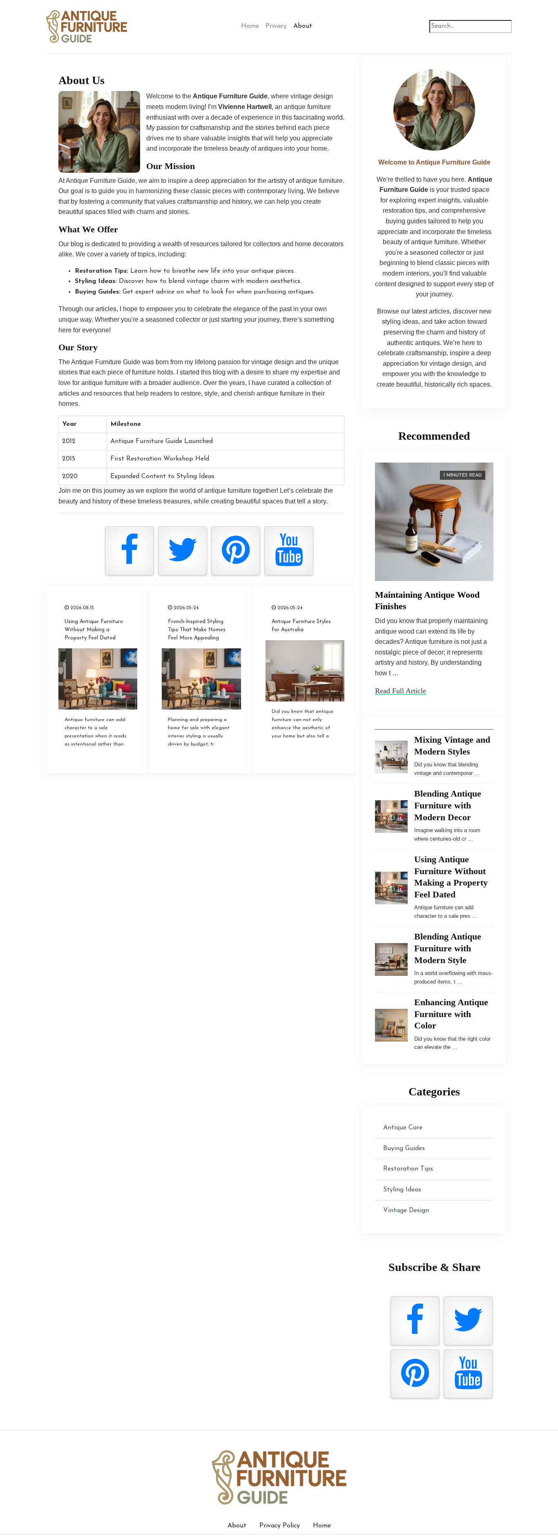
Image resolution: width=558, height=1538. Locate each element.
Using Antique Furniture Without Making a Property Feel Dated (94, 630)
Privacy (276, 26)
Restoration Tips (408, 1169)
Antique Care (402, 1127)
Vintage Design (406, 1210)
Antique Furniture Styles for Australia (301, 625)
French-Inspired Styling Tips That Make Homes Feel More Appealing (196, 630)
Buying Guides (404, 1148)
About (302, 26)
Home (250, 26)
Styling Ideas (402, 1189)
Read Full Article (400, 691)
